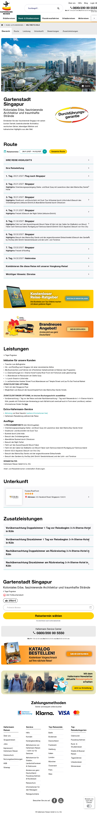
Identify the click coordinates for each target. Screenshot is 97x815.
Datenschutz (9, 755)
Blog (86, 3)
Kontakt (29, 737)
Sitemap (7, 767)
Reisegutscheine (32, 794)
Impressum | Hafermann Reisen (11, 749)
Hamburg (51, 749)
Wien (50, 774)
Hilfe (80, 3)
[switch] (89, 806)
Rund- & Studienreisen (76, 745)
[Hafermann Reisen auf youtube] (61, 800)
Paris (50, 770)
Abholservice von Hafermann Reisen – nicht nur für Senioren (33, 749)
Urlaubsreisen (76, 762)
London (51, 757)
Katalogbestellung (33, 741)
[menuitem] (71, 3)
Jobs (6, 744)
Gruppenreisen (9, 740)
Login (92, 3)
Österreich (52, 766)
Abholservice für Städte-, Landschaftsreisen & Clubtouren (33, 762)
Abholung (8, 413)
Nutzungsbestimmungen (11, 759)
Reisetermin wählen (48, 615)
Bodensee (52, 737)
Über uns (71, 3)
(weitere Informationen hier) (37, 413)
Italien (50, 753)
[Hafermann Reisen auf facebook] (54, 800)
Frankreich (52, 745)
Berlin (50, 733)
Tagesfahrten (76, 758)
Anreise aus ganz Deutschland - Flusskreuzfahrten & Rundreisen (33, 774)
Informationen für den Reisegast (33, 788)
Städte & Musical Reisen (77, 752)
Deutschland (53, 741)
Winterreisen (76, 766)
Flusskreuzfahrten (78, 740)
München (52, 762)
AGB (5, 763)
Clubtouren (75, 736)
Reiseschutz (31, 783)
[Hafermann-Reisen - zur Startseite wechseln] (6, 7)
